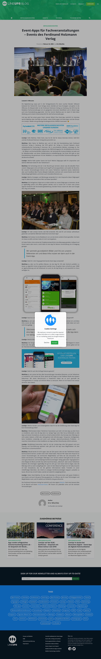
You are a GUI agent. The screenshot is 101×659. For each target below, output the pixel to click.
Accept (54, 343)
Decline (46, 343)
